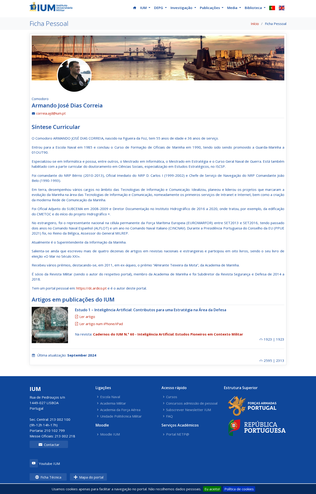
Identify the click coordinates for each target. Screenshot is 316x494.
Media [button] (232, 7)
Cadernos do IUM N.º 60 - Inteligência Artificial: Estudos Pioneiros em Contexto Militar (168, 334)
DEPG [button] (159, 7)
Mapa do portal (90, 477)
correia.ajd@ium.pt (51, 113)
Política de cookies (239, 489)
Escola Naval (110, 397)
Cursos (171, 397)
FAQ (169, 416)
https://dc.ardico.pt (91, 288)
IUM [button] (144, 7)
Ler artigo (86, 316)
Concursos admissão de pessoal (191, 403)
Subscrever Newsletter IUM (188, 410)
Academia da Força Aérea (120, 410)
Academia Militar (113, 403)
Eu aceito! (212, 489)
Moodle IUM (110, 434)
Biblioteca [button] (254, 7)
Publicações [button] (210, 7)
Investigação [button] (181, 7)
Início (255, 23)
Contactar (51, 444)
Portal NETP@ (177, 434)
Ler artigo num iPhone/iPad (100, 323)
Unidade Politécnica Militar (121, 416)
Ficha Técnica (50, 477)
